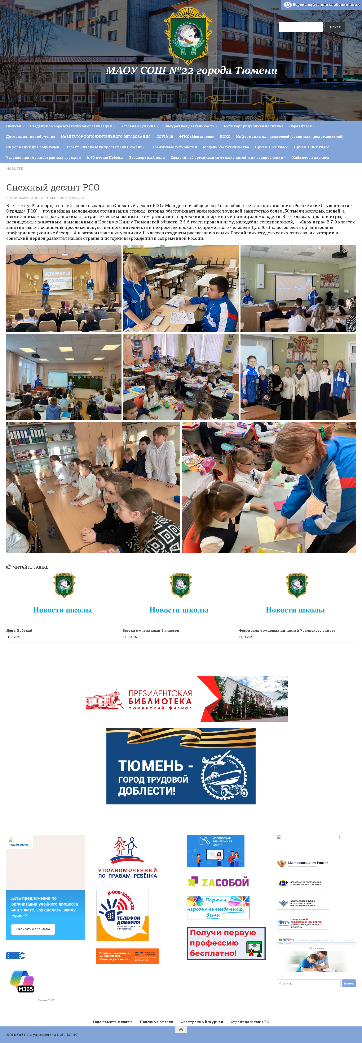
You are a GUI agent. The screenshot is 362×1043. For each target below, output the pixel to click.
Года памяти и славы (112, 1022)
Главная (13, 126)
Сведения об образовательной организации (71, 126)
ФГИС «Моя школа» (196, 136)
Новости (14, 168)
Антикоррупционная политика (253, 126)
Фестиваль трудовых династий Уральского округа (287, 630)
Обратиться (300, 126)
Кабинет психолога (310, 157)
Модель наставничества (226, 147)
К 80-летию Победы (105, 157)
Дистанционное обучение (30, 136)
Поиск (273, 9)
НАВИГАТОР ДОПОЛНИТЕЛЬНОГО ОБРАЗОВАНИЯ (106, 136)
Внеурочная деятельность (189, 126)
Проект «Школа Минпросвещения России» (104, 147)
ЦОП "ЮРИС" (68, 1035)
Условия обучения (138, 126)
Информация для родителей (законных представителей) (290, 136)
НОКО (225, 136)
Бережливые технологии (173, 147)
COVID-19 (164, 136)
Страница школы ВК (250, 1022)
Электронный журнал (202, 1022)
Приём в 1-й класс (271, 147)
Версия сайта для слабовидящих (326, 4)
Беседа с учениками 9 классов (151, 630)
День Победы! (19, 630)
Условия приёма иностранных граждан (43, 157)
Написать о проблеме (33, 929)
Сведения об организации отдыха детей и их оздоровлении (227, 157)
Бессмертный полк (147, 157)
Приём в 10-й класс (311, 147)
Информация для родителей (32, 147)
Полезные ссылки (156, 1022)
